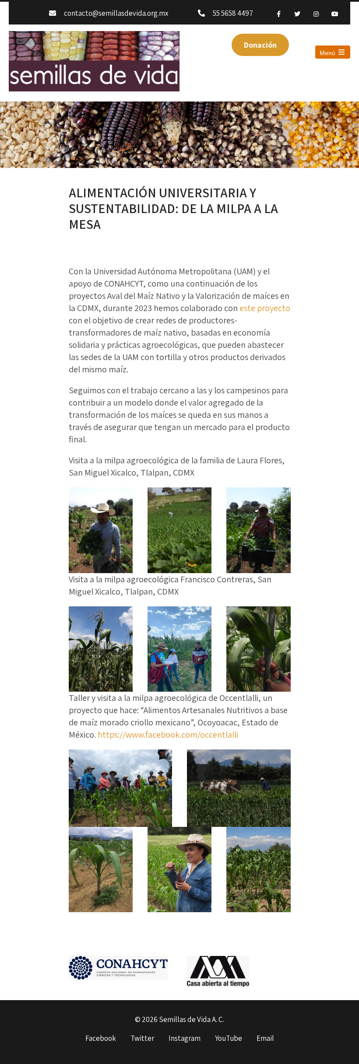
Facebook (100, 1038)
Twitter (142, 1038)
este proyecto (264, 308)
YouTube (228, 1038)
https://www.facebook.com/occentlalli (168, 734)
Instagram (185, 1038)
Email (265, 1038)
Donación (260, 45)
